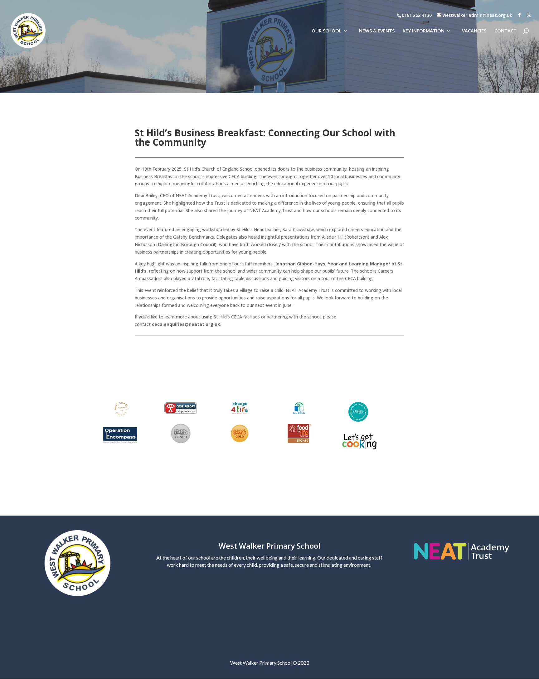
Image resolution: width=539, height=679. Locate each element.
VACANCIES (474, 31)
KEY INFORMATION (423, 31)
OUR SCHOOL (327, 31)
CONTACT (505, 31)
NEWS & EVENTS (377, 31)
